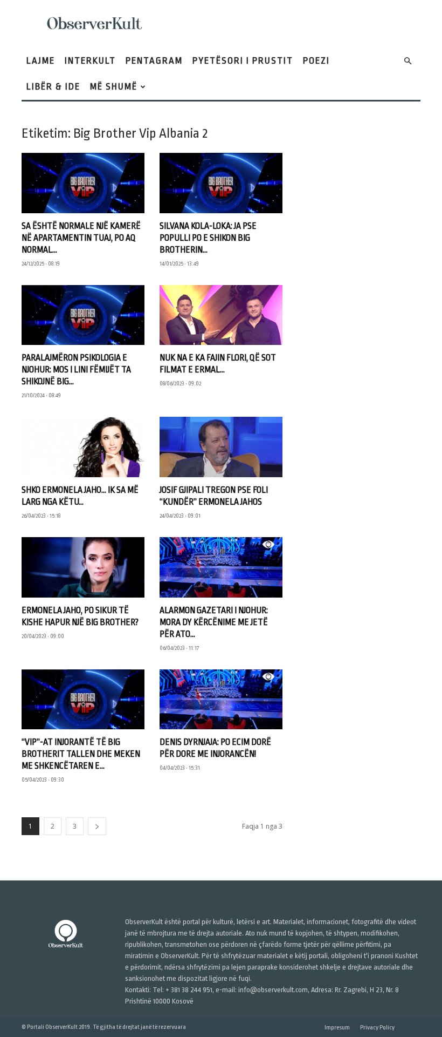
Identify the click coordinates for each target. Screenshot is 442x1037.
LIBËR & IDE (53, 87)
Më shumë (113, 87)
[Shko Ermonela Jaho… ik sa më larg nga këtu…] (83, 447)
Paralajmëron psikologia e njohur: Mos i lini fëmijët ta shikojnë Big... (76, 370)
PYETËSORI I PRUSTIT (242, 61)
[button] (407, 61)
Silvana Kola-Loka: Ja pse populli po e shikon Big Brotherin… (208, 238)
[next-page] (97, 826)
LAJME (40, 61)
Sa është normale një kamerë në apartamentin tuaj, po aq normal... (81, 238)
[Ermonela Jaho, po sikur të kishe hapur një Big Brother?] (83, 567)
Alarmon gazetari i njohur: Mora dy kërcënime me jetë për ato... (214, 622)
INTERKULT (90, 61)
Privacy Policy (377, 1027)
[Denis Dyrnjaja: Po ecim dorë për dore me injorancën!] (221, 699)
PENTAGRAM (154, 61)
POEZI (316, 61)
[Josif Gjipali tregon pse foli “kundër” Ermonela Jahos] (221, 447)
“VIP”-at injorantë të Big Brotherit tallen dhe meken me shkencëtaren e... (81, 754)
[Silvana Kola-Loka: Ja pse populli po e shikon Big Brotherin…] (221, 183)
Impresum (337, 1027)
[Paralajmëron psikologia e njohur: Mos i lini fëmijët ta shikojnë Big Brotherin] (83, 315)
